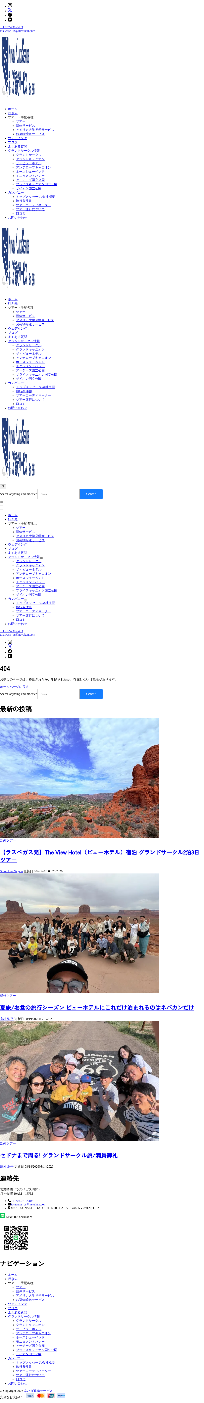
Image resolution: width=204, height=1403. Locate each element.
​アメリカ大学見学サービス (35, 129)
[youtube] (10, 20)
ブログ (13, 142)
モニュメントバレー (30, 175)
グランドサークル (28, 155)
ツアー (21, 121)
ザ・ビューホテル (28, 163)
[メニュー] (1, 505)
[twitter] (10, 11)
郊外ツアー (8, 840)
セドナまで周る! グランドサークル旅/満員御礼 (59, 1155)
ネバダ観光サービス (38, 1390)
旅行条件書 (24, 201)
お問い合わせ (17, 217)
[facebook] (10, 15)
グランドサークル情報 (24, 150)
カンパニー (16, 192)
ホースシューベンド (30, 171)
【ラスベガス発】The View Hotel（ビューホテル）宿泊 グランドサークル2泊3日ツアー (100, 856)
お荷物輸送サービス (30, 134)
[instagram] (10, 6)
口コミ (21, 213)
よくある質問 (17, 146)
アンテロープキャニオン (33, 167)
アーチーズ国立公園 (30, 180)
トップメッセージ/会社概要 (35, 196)
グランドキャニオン (30, 159)
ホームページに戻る (14, 686)
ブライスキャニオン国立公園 (36, 184)
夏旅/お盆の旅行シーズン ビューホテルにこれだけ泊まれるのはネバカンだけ (97, 1007)
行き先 (13, 113)
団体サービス (25, 125)
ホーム (13, 109)
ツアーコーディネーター (33, 205)
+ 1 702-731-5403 (11, 27)
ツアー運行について (30, 209)
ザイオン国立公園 (28, 188)
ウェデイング (17, 138)
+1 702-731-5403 (22, 1200)
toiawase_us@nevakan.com (17, 30)
